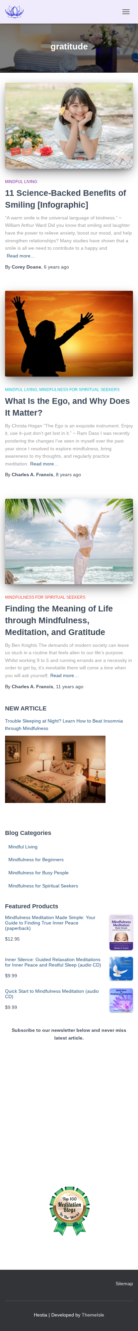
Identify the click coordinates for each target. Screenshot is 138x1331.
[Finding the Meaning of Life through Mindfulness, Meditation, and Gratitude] (69, 541)
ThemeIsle (93, 1315)
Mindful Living (21, 181)
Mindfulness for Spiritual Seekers (79, 389)
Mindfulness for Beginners (36, 859)
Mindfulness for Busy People (38, 872)
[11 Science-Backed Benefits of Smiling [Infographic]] (69, 126)
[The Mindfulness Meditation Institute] (17, 11)
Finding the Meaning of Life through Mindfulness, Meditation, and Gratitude (59, 620)
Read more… (21, 255)
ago (56, 267)
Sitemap (124, 1283)
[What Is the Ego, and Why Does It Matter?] (69, 334)
